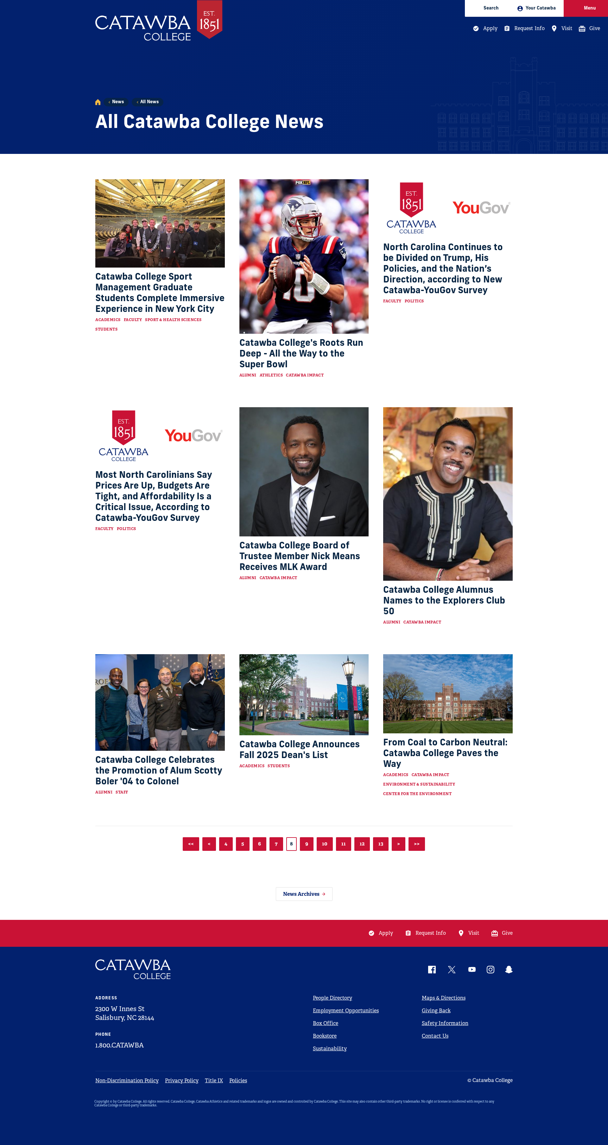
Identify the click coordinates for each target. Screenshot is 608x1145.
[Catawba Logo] (133, 969)
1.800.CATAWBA (119, 1045)
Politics (414, 301)
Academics (108, 319)
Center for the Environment (417, 793)
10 (324, 843)
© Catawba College (490, 1080)
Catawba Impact (305, 375)
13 (380, 843)
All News (149, 102)
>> (417, 843)
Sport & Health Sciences (173, 319)
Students (106, 329)
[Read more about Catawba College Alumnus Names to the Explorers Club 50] (448, 494)
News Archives (301, 894)
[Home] (97, 102)
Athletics (271, 375)
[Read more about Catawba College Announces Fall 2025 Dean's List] (304, 694)
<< (191, 843)
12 (362, 843)
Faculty (133, 319)
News (118, 102)
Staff (122, 792)
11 (343, 843)
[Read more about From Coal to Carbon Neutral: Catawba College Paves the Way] (448, 693)
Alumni (247, 375)
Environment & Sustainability (419, 784)
